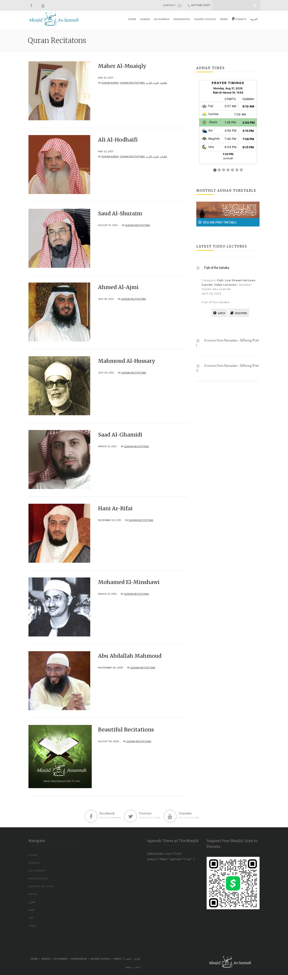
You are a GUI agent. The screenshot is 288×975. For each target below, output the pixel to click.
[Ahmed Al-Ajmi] (59, 312)
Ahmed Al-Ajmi (118, 287)
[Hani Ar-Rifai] (59, 533)
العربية (253, 19)
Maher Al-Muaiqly (122, 66)
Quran (145, 19)
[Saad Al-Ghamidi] (59, 459)
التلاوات (163, 82)
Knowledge (182, 19)
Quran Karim (109, 82)
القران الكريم (152, 82)
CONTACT (169, 5)
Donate (240, 19)
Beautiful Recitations (126, 729)
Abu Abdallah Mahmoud (129, 655)
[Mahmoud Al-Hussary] (59, 385)
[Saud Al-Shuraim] (59, 238)
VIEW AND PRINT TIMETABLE (220, 222)
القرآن (31, 901)
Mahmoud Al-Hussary (126, 361)
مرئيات (32, 925)
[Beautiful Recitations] (60, 756)
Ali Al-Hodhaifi (118, 139)
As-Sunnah (161, 19)
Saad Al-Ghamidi (120, 434)
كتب (30, 917)
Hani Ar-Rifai (115, 508)
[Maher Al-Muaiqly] (59, 90)
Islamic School (205, 19)
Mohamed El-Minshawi (129, 582)
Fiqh (220, 280)
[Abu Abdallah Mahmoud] (59, 680)
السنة (31, 909)
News (224, 19)
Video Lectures (225, 284)
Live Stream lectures (240, 280)
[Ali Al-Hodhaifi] (59, 164)
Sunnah (207, 284)
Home (132, 19)
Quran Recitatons (132, 82)
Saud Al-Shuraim (120, 213)
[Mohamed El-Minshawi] (59, 607)
